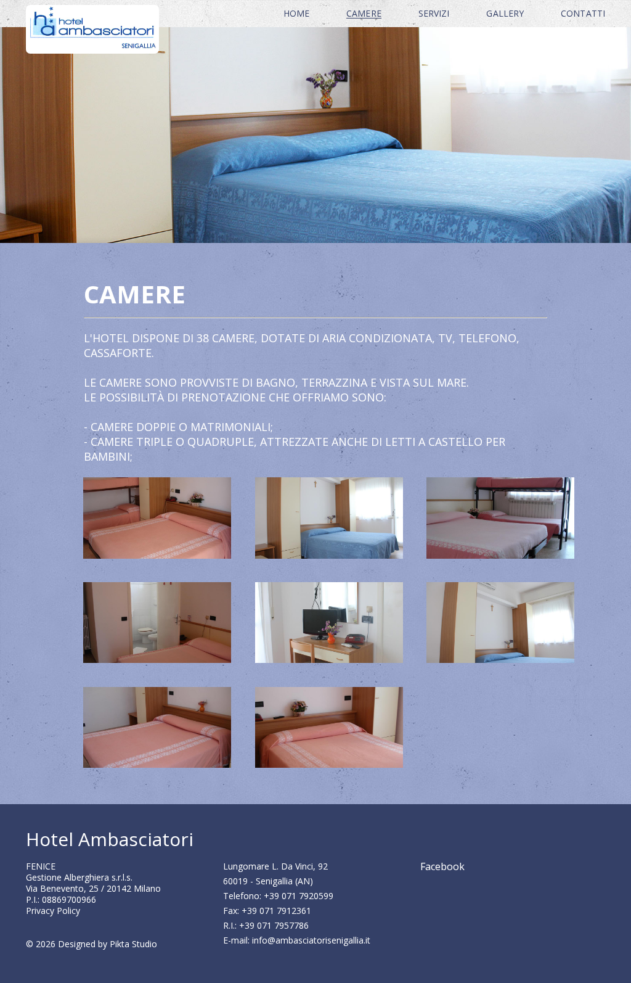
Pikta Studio (133, 944)
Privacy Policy (53, 910)
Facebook (442, 866)
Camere (363, 13)
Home (296, 13)
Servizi (434, 13)
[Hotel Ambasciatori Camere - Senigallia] (157, 484)
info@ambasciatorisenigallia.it (311, 940)
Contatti (583, 13)
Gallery (505, 13)
